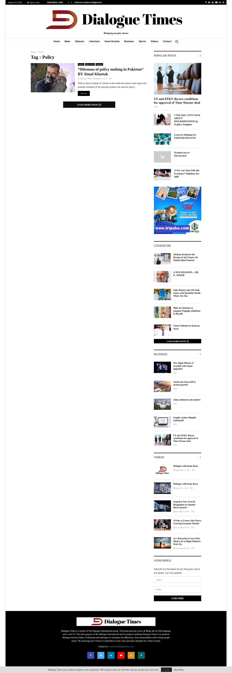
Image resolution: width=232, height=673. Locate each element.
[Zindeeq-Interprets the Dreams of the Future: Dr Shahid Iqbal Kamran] (162, 258)
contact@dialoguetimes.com (121, 646)
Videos (154, 41)
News (67, 41)
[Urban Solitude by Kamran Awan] (162, 330)
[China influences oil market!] (162, 404)
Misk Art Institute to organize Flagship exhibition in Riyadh (186, 311)
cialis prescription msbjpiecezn (88, 2)
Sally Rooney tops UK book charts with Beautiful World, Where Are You (187, 293)
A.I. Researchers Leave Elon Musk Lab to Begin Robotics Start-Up (186, 541)
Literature (94, 41)
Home (57, 41)
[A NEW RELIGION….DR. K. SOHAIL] (162, 276)
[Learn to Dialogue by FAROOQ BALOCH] (162, 139)
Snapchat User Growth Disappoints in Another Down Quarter (184, 505)
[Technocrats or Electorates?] (162, 157)
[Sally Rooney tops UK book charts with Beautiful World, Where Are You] (162, 294)
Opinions (79, 41)
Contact (167, 41)
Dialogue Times (86, 78)
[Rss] (131, 655)
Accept (166, 669)
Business (129, 41)
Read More (179, 670)
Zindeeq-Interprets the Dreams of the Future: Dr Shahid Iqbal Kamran (185, 257)
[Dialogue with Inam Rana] (162, 470)
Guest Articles (112, 41)
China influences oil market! (187, 400)
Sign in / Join (34, 2)
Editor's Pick (90, 64)
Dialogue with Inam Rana (185, 466)
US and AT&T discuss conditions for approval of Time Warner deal (185, 438)
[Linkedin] (110, 655)
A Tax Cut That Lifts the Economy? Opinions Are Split (186, 173)
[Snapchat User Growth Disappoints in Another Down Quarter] (162, 506)
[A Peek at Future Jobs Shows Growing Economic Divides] (162, 525)
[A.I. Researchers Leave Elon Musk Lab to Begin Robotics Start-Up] (162, 542)
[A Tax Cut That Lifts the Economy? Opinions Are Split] (162, 174)
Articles (81, 64)
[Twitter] (100, 655)
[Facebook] (90, 655)
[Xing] (141, 655)
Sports (142, 41)
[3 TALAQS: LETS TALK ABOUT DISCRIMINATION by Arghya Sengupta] (162, 119)
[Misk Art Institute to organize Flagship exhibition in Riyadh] (162, 312)
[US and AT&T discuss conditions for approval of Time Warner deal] (177, 79)
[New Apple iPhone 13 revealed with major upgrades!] (162, 367)
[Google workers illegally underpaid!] (162, 422)
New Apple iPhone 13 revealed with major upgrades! (183, 366)
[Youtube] (121, 655)
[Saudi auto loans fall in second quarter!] (162, 386)
